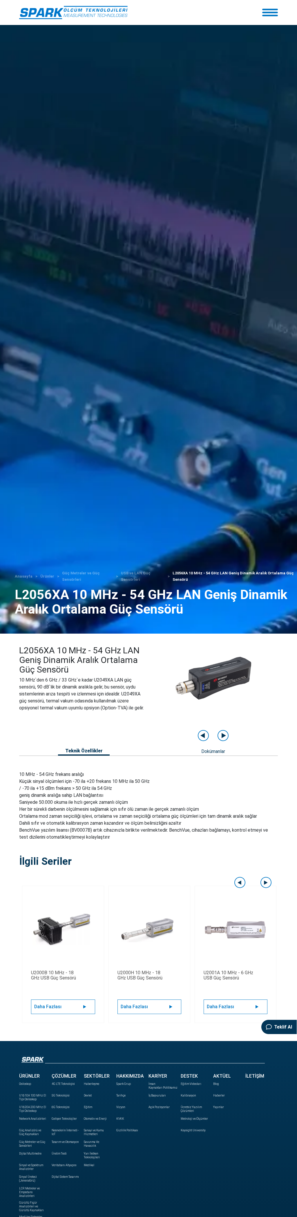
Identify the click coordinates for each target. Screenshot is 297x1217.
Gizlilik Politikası (127, 1130)
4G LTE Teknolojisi (63, 1083)
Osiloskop (25, 1083)
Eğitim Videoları (191, 1083)
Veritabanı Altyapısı (64, 1165)
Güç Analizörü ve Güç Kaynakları (30, 1132)
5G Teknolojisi (61, 1095)
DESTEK (189, 1076)
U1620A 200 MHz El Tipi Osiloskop (32, 1108)
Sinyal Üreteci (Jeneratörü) (28, 1178)
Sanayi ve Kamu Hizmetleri (94, 1132)
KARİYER (157, 1076)
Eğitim (88, 1107)
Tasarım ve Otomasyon (65, 1142)
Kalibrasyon (188, 1095)
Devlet (88, 1095)
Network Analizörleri (32, 1118)
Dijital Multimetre (30, 1153)
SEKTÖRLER (97, 1076)
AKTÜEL (222, 1076)
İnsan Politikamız (162, 1085)
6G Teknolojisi (61, 1107)
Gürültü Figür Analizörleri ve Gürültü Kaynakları (31, 1206)
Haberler (219, 1095)
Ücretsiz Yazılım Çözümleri (191, 1108)
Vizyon (120, 1107)
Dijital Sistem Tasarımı (65, 1176)
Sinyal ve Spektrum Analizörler (31, 1167)
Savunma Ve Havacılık (91, 1143)
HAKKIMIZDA (130, 1076)
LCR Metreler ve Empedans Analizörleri (29, 1192)
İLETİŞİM (254, 1076)
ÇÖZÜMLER (64, 1076)
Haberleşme (91, 1083)
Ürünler (47, 576)
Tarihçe (121, 1095)
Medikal (89, 1165)
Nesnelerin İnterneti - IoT (65, 1132)
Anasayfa (23, 576)
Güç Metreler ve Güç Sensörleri (32, 1143)
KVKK (120, 1118)
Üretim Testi (59, 1153)
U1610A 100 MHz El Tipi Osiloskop (32, 1097)
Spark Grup (123, 1083)
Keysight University (193, 1130)
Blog (216, 1083)
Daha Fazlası (47, 1006)
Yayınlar (218, 1107)
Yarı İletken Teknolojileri (92, 1155)
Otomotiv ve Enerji (95, 1118)
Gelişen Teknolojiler (64, 1118)
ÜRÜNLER (29, 1076)
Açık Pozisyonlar (159, 1107)
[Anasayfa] (73, 12)
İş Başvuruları (157, 1095)
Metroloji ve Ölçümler (194, 1118)
